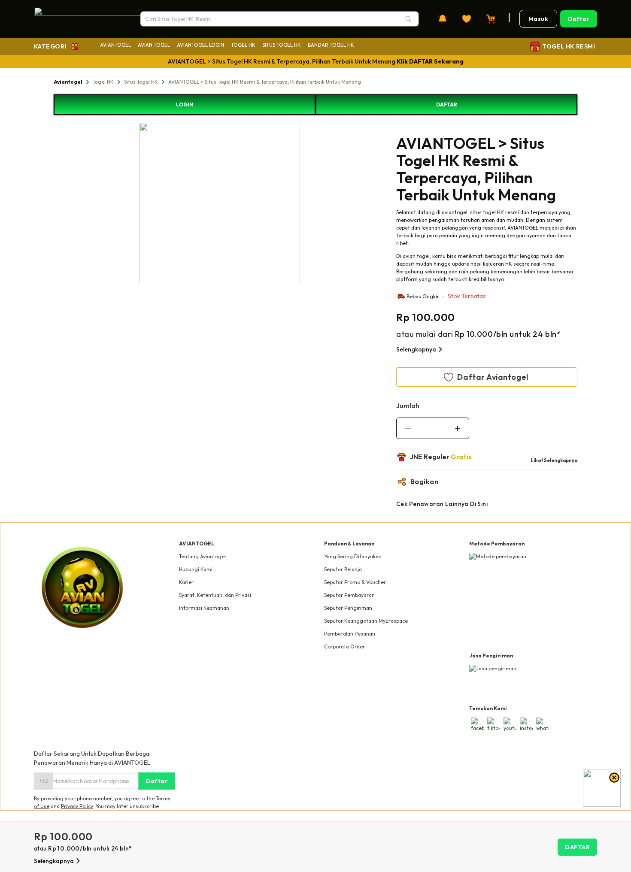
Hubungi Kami (195, 569)
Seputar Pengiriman (348, 608)
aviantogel (454, 212)
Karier (186, 582)
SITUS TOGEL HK (281, 45)
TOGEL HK (243, 45)
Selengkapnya (416, 349)
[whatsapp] (542, 725)
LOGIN (184, 104)
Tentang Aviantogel (202, 556)
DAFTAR (446, 104)
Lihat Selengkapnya (554, 460)
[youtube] (510, 725)
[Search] (408, 19)
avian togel (416, 256)
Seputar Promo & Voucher (355, 582)
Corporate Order (344, 646)
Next (306, 204)
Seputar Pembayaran (349, 595)
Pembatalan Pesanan (349, 633)
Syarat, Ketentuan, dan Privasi (215, 595)
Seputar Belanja (343, 569)
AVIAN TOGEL (154, 45)
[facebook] (477, 725)
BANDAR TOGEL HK (331, 45)
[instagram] (526, 725)
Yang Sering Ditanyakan (353, 556)
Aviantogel (68, 82)
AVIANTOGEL (115, 45)
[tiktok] (493, 725)
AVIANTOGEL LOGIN (200, 45)
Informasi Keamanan (204, 608)
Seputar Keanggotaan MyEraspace (366, 621)
